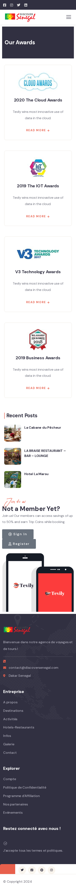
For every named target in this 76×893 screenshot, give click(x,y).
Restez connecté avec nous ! (32, 828)
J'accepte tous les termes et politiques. (33, 850)
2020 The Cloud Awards (38, 100)
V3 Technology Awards (38, 271)
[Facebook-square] (32, 870)
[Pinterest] (41, 870)
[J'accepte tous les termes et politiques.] (5, 843)
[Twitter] (22, 870)
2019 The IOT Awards (38, 186)
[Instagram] (51, 870)
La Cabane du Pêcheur (42, 427)
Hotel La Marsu (36, 474)
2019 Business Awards (38, 358)
